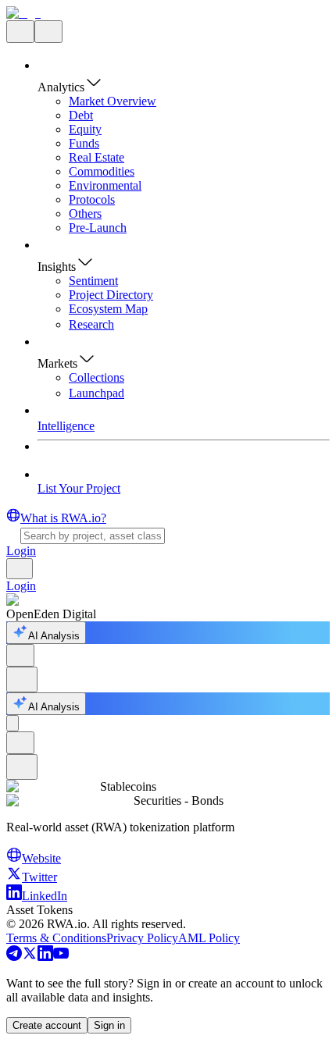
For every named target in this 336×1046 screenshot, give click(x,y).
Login (21, 550)
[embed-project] (22, 679)
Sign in (109, 1025)
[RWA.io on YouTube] (61, 956)
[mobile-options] (12, 723)
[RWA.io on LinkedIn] (45, 956)
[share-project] (20, 655)
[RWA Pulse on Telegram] (14, 956)
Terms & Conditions (56, 938)
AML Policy (209, 938)
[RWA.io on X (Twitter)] (30, 956)
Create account (47, 1025)
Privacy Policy (142, 938)
